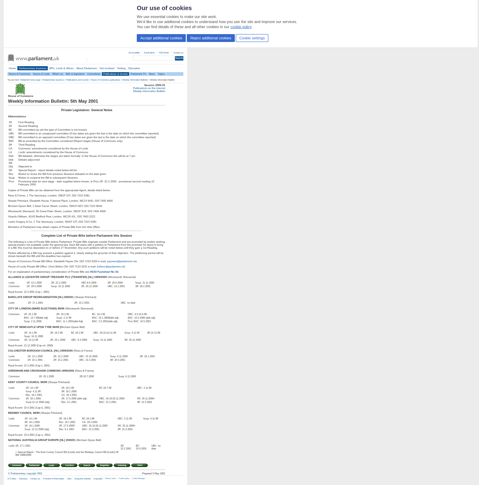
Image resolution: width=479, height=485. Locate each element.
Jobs (69, 479)
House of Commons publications (105, 80)
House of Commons (19, 74)
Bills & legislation (75, 74)
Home (12, 68)
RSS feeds (164, 53)
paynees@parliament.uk (121, 261)
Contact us (178, 53)
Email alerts (149, 53)
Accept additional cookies (161, 38)
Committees (93, 74)
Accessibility (134, 53)
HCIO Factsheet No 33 (104, 271)
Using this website (82, 479)
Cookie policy (124, 478)
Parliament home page (30, 80)
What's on (57, 74)
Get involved (107, 68)
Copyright (98, 479)
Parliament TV (138, 74)
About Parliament (86, 68)
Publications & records (115, 74)
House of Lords (41, 74)
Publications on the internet (149, 88)
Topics (161, 74)
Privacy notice (110, 478)
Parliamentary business (32, 68)
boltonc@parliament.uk (110, 266)
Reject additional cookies (210, 38)
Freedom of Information (53, 479)
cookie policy (241, 27)
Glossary (23, 479)
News (152, 74)
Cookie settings (252, 38)
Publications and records (77, 80)
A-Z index (11, 479)
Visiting (121, 68)
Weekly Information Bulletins (135, 80)
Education (134, 68)
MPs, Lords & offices (61, 68)
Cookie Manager (138, 478)
